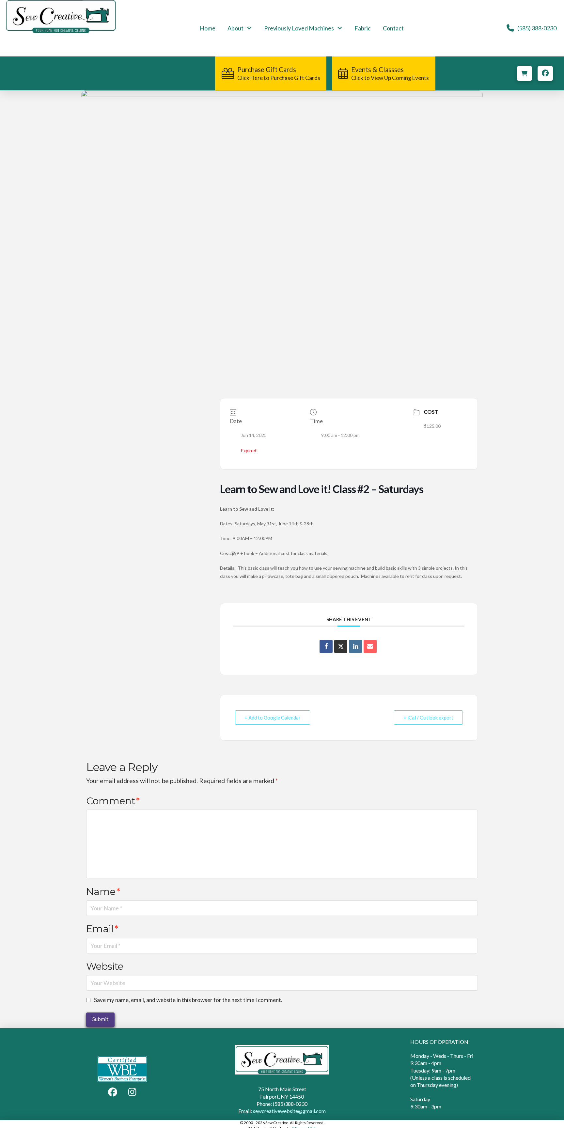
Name (103, 891)
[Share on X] (340, 646)
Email (102, 929)
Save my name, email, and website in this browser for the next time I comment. (188, 1000)
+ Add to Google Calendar (272, 717)
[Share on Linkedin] (355, 646)
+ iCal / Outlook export (428, 717)
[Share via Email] (370, 646)
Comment (113, 801)
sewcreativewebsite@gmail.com (289, 1111)
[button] (524, 73)
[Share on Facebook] (326, 646)
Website (104, 966)
